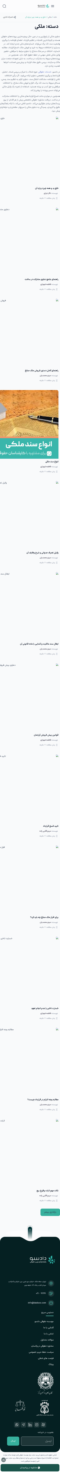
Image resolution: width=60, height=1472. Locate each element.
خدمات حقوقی (44, 72)
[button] (50, 1212)
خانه (55, 17)
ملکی (50, 17)
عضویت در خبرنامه (46, 1432)
